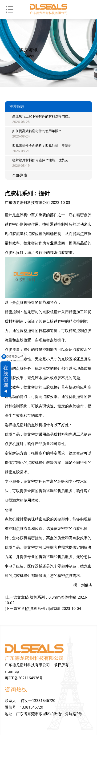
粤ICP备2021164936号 (24, 678)
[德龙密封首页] (48, 9)
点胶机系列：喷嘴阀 (43, 608)
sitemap (12, 671)
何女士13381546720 (38, 700)
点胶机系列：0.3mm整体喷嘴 (46, 600)
